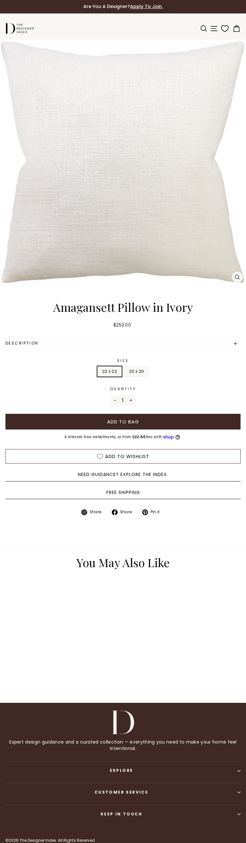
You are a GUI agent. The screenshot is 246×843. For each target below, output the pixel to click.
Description (21, 343)
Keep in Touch (121, 814)
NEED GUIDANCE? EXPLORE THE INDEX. (123, 474)
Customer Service (121, 792)
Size (123, 360)
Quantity (123, 389)
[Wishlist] (223, 28)
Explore (121, 770)
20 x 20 (136, 371)
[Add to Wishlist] (76, 593)
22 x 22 (109, 371)
